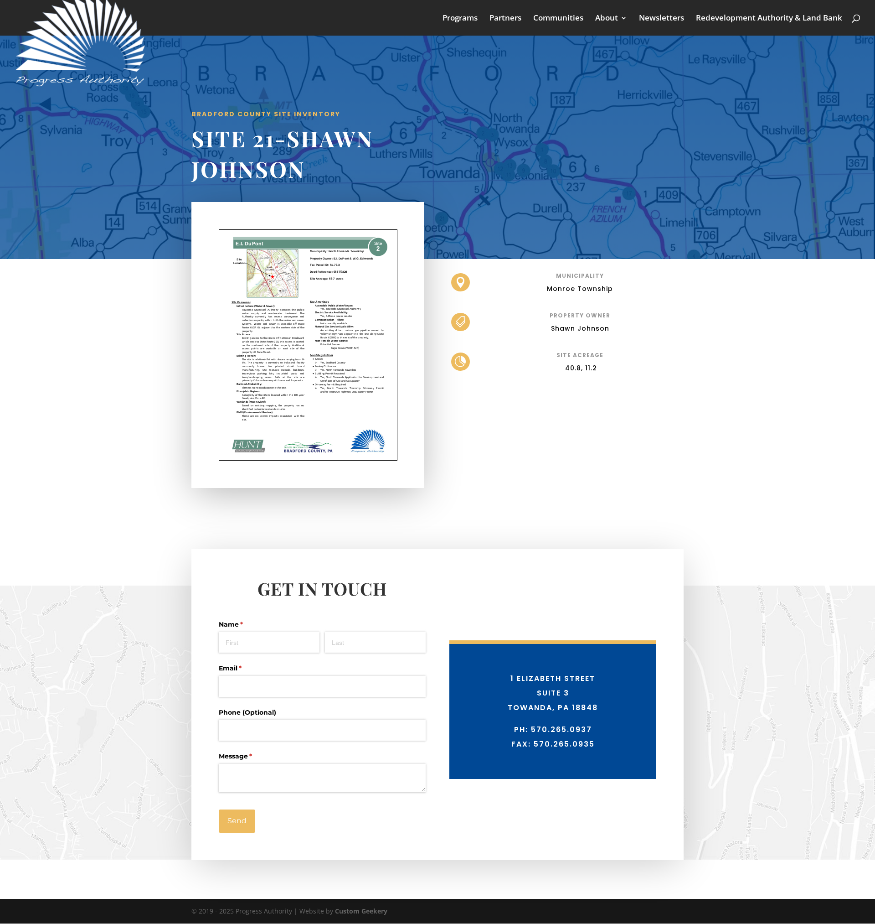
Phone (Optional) (247, 712)
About (606, 19)
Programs (460, 19)
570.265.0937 (561, 729)
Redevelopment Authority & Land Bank (769, 19)
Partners (505, 19)
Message (250, 756)
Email (245, 668)
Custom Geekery (361, 911)
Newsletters (661, 19)
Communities (558, 19)
